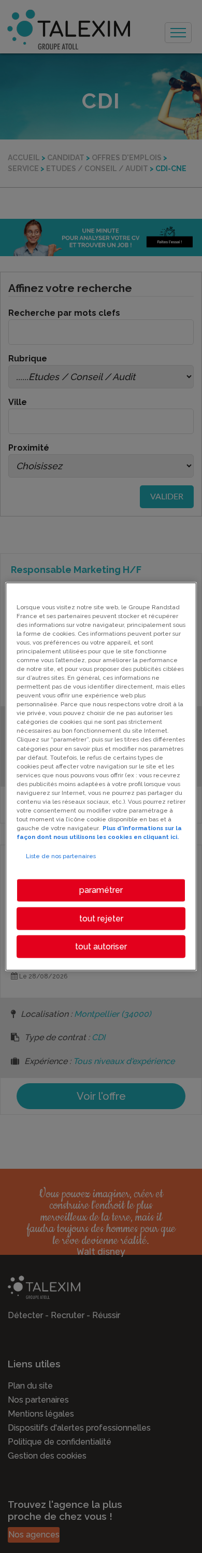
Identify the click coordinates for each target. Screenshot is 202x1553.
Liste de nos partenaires (61, 856)
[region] (101, 776)
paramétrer (101, 890)
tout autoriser (101, 947)
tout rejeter (101, 918)
